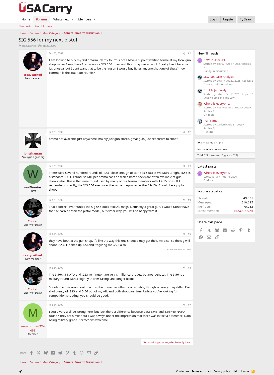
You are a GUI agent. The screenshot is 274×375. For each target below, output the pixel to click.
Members (84, 19)
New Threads (207, 53)
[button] (72, 19)
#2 (189, 132)
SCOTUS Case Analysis (218, 77)
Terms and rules (201, 371)
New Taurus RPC (214, 60)
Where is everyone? (216, 103)
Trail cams (210, 120)
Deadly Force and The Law (218, 97)
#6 (189, 267)
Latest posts (206, 166)
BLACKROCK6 (243, 211)
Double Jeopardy (214, 90)
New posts (25, 26)
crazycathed (29, 46)
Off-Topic (208, 114)
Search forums (43, 26)
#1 (189, 53)
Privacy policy (222, 371)
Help (235, 371)
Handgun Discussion (215, 71)
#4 (189, 200)
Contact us (182, 371)
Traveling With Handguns (218, 84)
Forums (41, 19)
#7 (189, 304)
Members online (210, 142)
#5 (189, 234)
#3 (189, 166)
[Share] (184, 53)
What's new (61, 19)
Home (26, 19)
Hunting (208, 131)
